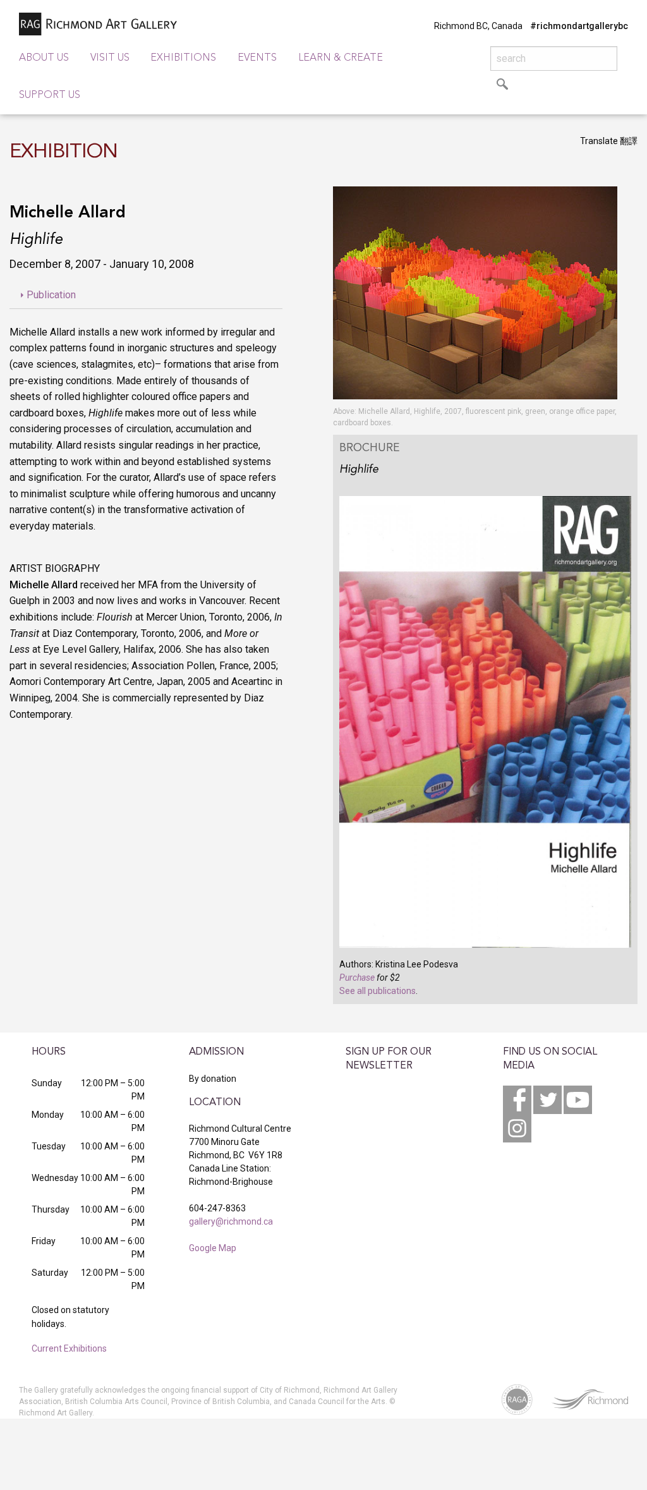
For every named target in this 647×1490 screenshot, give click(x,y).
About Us (44, 58)
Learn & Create (340, 58)
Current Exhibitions (69, 1348)
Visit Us (110, 58)
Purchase (357, 977)
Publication (51, 295)
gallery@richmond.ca (231, 1221)
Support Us (49, 95)
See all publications (377, 991)
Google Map (212, 1248)
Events (257, 58)
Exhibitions (183, 58)
